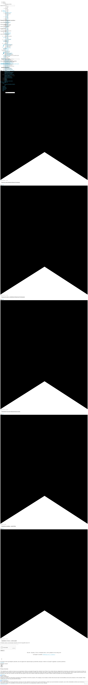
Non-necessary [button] (3, 679)
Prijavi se (2, 81)
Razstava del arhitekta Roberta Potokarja (10, 182)
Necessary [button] (2, 674)
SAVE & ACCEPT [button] (3, 684)
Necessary (4, 675)
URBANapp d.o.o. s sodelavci (49, 654)
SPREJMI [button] (2, 662)
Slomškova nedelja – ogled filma (8, 526)
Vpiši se (6, 81)
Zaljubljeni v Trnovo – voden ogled (9, 640)
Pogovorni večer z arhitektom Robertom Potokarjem (13, 297)
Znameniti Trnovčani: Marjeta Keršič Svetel (10, 411)
